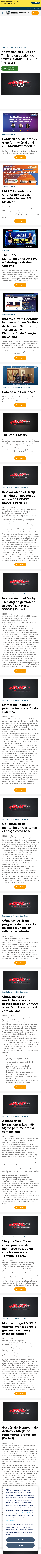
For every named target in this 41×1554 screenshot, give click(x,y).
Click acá (35, 2)
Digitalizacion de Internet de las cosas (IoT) (17, 387)
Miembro (35, 13)
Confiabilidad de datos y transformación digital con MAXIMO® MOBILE (19, 142)
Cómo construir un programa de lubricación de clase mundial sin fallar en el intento (20, 926)
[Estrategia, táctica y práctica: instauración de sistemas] (20, 688)
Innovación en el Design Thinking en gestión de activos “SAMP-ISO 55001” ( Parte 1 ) (19, 604)
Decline (20, 1545)
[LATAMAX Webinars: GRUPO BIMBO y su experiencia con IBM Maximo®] (20, 175)
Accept (20, 1540)
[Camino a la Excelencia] (20, 376)
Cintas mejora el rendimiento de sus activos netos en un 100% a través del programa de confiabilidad (20, 1004)
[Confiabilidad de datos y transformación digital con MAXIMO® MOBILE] (20, 123)
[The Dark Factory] (20, 423)
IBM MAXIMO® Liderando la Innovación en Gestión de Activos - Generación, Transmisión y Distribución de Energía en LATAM (20, 328)
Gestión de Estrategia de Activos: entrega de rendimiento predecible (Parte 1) (20, 1433)
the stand (6, 250)
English (36, 8)
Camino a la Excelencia (18, 392)
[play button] (20, 84)
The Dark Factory (14, 435)
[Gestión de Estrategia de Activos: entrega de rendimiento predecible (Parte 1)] (20, 1411)
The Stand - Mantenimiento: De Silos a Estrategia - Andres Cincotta (19, 260)
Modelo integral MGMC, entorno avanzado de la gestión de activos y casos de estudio (19, 1328)
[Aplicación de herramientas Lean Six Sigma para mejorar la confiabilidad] (20, 1104)
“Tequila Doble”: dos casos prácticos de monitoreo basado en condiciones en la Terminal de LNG (17, 1249)
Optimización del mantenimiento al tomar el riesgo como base (19, 827)
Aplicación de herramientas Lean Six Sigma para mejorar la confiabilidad (18, 1126)
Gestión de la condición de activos (13, 47)
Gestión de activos (9, 1423)
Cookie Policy (26, 1513)
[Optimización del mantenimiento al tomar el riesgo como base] (20, 807)
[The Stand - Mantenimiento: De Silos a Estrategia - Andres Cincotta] (20, 239)
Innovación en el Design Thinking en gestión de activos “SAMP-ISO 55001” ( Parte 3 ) (19, 497)
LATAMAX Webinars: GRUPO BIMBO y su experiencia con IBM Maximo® (17, 196)
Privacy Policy (10, 1520)
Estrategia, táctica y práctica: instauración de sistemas (20, 708)
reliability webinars (9, 134)
